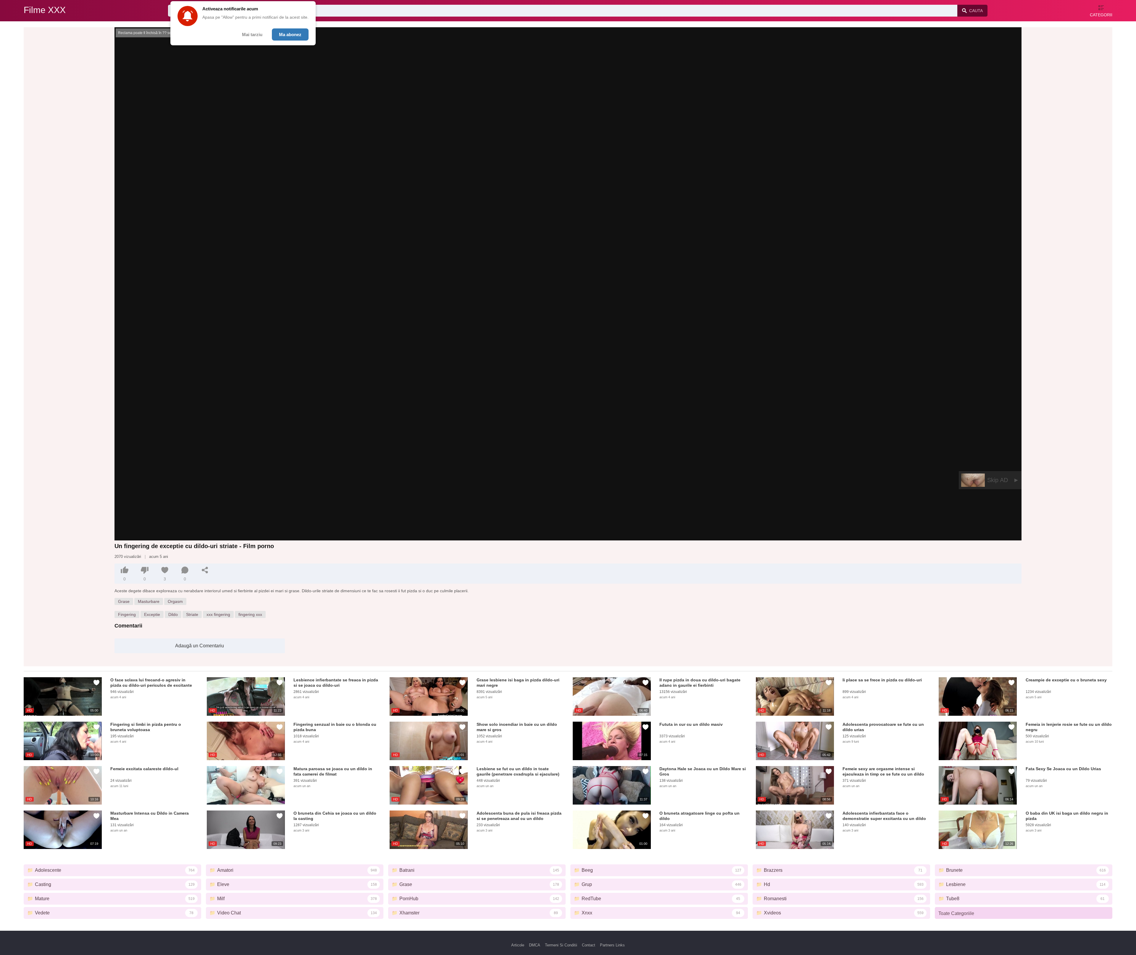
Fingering (127, 614)
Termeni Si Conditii (561, 945)
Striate (192, 614)
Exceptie (152, 614)
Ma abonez (290, 34)
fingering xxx (250, 614)
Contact (588, 945)
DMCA (534, 945)
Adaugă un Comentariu (199, 645)
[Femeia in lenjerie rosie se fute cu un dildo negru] (978, 741)
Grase (124, 601)
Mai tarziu (252, 34)
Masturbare (148, 601)
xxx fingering (218, 614)
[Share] (205, 570)
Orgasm (175, 601)
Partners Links (612, 945)
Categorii (1101, 14)
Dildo (173, 614)
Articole (517, 945)
